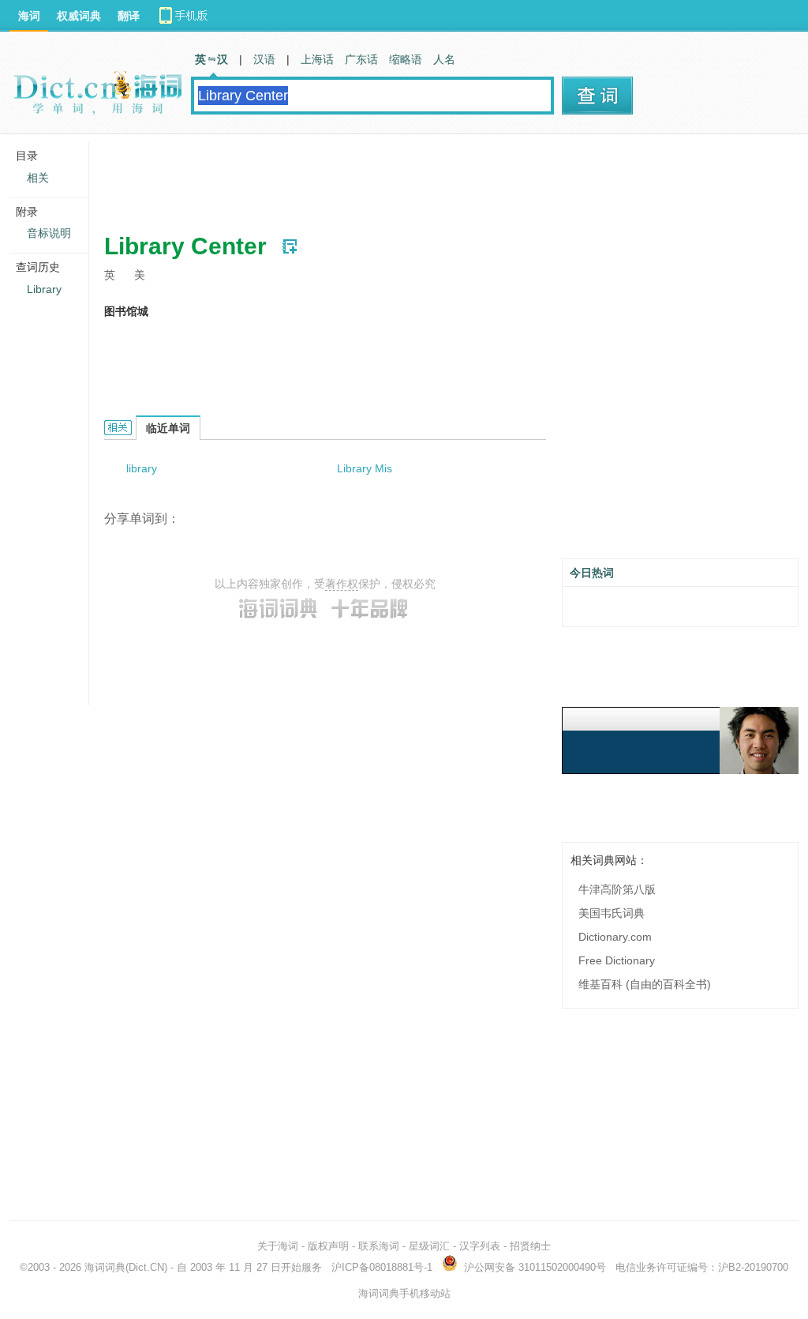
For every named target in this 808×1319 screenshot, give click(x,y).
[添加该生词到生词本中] (289, 246)
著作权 (341, 583)
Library (44, 289)
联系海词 (378, 1246)
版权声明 (328, 1246)
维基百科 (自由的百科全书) (644, 984)
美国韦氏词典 (611, 913)
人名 (444, 59)
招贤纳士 (530, 1246)
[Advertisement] (391, 177)
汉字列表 (479, 1246)
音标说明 (49, 233)
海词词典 (104, 1267)
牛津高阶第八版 (617, 889)
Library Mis (364, 468)
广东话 (361, 59)
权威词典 (79, 15)
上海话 (317, 59)
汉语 (264, 59)
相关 (38, 177)
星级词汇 (429, 1246)
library (141, 468)
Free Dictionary (616, 960)
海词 (29, 15)
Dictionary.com (615, 936)
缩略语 (405, 59)
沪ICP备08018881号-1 (381, 1267)
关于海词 (277, 1246)
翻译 (129, 15)
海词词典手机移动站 (404, 1293)
